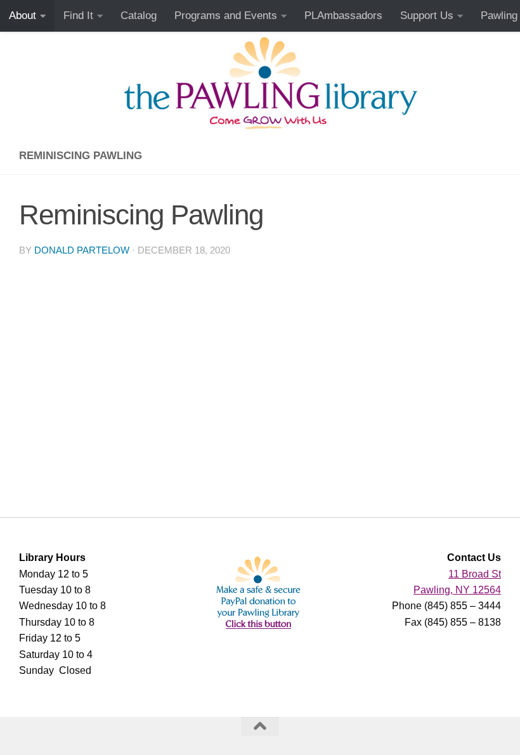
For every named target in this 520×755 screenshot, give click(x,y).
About (22, 16)
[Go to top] (260, 726)
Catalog (138, 16)
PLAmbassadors (343, 16)
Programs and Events (225, 16)
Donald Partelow (81, 250)
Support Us (426, 16)
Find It (78, 16)
